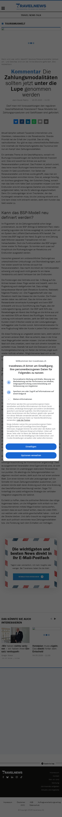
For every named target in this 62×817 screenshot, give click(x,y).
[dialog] (31, 408)
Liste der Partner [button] (23, 420)
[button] (31, 399)
